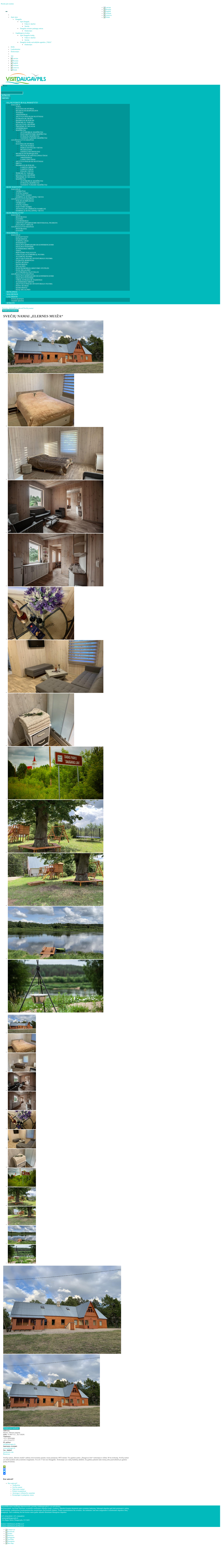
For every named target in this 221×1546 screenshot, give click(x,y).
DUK (13, 47)
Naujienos (12, 294)
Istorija (27, 26)
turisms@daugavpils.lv (10, 1518)
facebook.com (8, 1452)
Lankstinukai (15, 49)
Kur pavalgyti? (15, 213)
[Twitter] (66, 1471)
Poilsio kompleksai (19, 1491)
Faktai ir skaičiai (30, 24)
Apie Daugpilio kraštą (27, 35)
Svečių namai (28, 308)
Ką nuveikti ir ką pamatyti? (22, 102)
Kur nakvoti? (14, 187)
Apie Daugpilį (24, 22)
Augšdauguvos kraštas (22, 33)
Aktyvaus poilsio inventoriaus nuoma (34, 284)
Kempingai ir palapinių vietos (30, 211)
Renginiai (12, 292)
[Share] (66, 1473)
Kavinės (19, 231)
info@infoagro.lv (9, 1444)
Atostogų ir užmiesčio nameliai (23, 1493)
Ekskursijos (28, 31)
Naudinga (12, 233)
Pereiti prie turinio (7, 4)
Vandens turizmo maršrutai (33, 185)
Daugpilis (18, 19)
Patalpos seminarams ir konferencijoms (35, 245)
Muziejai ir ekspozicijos (27, 111)
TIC (12, 56)
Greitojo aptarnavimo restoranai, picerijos (36, 223)
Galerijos (12, 297)
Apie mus (14, 17)
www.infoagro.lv (9, 1448)
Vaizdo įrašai (17, 301)
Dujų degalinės (23, 290)
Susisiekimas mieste (25, 249)
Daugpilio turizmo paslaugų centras (31, 28)
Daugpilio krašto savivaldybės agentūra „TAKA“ (36, 42)
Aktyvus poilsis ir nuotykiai (29, 161)
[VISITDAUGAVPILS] (26, 84)
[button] (29, 21)
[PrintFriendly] (66, 1467)
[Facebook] (66, 1469)
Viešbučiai (16, 1485)
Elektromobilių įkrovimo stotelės (32, 268)
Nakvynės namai (18, 1489)
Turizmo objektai (8, 308)
